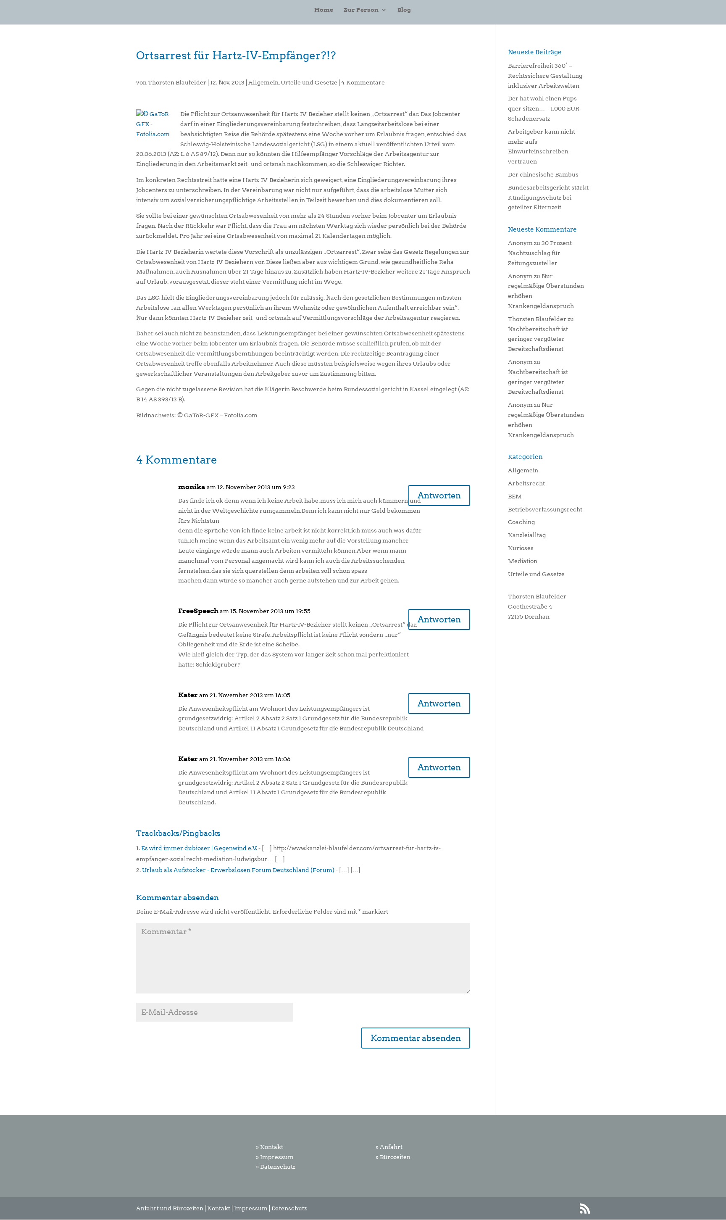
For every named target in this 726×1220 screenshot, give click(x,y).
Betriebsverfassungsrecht (545, 509)
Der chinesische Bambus (543, 174)
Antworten (439, 495)
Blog (404, 10)
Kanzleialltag (527, 535)
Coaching (521, 522)
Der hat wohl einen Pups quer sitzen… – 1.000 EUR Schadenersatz (543, 108)
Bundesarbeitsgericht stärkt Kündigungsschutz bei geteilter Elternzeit (548, 197)
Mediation (522, 561)
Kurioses (521, 548)
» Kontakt (269, 1147)
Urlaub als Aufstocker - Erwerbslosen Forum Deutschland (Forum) (238, 870)
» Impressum (275, 1157)
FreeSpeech (198, 611)
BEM (515, 496)
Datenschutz (289, 1208)
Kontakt (218, 1208)
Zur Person (361, 10)
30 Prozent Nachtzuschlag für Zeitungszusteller (540, 253)
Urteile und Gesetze (309, 82)
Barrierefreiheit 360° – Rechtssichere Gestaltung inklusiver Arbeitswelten (545, 75)
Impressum (251, 1208)
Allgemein (263, 82)
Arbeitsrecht (526, 483)
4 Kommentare (363, 82)
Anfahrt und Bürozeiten (169, 1208)
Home (323, 10)
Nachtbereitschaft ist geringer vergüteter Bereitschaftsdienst (538, 339)
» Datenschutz (275, 1166)
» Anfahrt (389, 1147)
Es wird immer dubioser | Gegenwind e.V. (199, 848)
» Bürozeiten (393, 1157)
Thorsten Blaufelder (177, 82)
